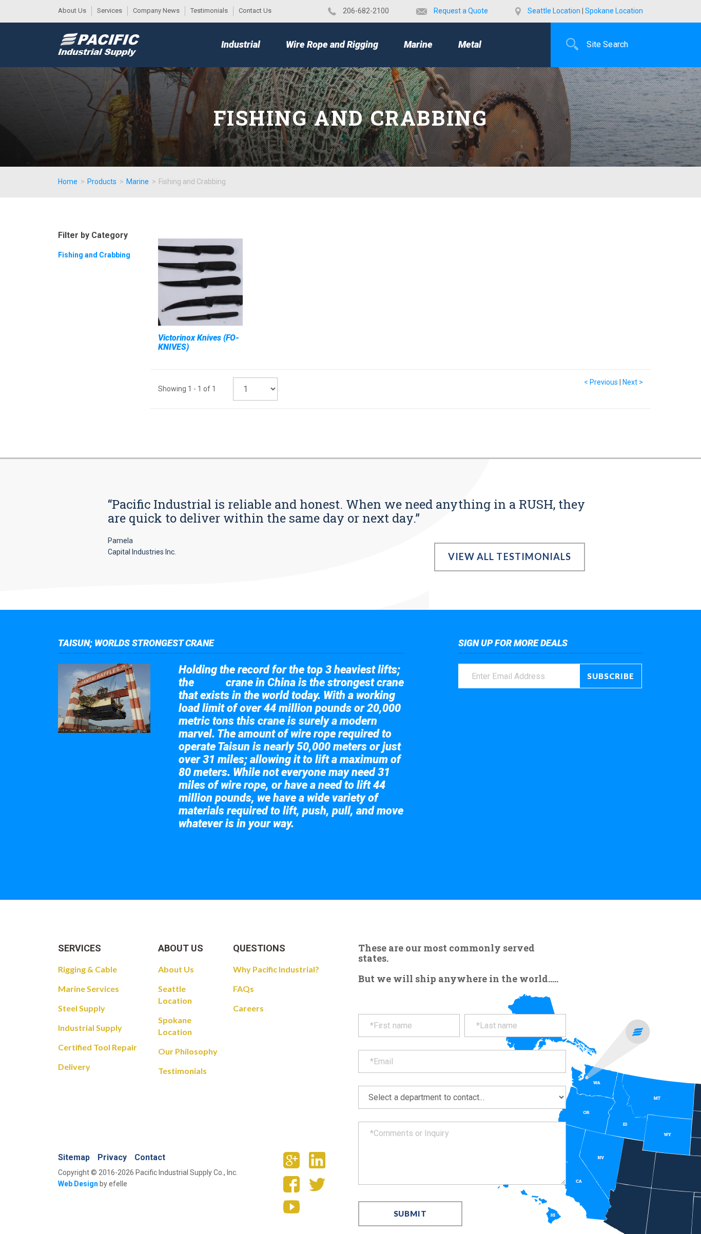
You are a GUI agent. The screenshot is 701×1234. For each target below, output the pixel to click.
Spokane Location (614, 11)
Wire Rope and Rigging (332, 44)
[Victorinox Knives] (200, 282)
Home (67, 181)
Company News (156, 10)
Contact (149, 1157)
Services (109, 10)
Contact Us (255, 10)
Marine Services (88, 988)
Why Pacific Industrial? (276, 969)
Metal (469, 44)
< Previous (601, 382)
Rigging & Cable (87, 969)
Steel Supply (81, 1008)
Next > (632, 382)
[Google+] (295, 1163)
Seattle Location (554, 11)
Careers (248, 1008)
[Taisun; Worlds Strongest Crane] (104, 698)
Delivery (74, 1066)
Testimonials (209, 10)
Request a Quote (461, 11)
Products (101, 181)
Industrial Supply (90, 1027)
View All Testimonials (510, 556)
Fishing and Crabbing (94, 255)
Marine (418, 44)
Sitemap (74, 1157)
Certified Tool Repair (97, 1047)
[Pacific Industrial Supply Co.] (99, 44)
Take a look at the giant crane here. (250, 851)
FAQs (243, 988)
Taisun (210, 683)
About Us (72, 10)
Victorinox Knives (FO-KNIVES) (198, 342)
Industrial (240, 44)
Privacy (112, 1157)
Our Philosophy (188, 1051)
